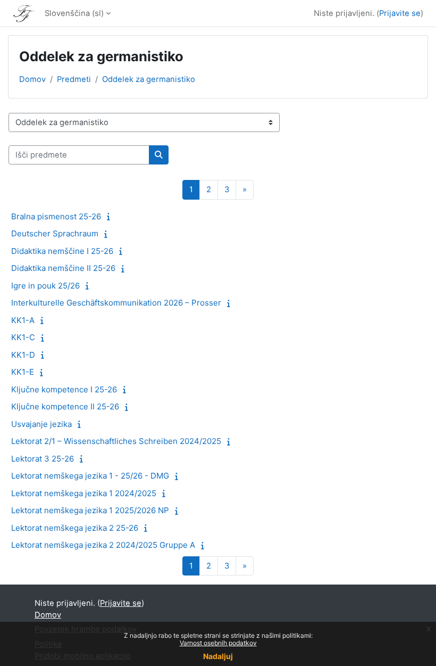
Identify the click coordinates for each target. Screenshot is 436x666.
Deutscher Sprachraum (54, 233)
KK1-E (22, 372)
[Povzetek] (111, 216)
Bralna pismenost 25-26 (56, 216)
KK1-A (23, 320)
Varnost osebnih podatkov (218, 643)
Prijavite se (400, 13)
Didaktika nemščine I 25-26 (62, 251)
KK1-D (23, 355)
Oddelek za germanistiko (148, 79)
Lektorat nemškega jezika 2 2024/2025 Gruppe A (103, 545)
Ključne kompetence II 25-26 (65, 406)
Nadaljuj (218, 656)
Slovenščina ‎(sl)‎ (74, 13)
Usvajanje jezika (41, 424)
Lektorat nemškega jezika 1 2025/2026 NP (90, 510)
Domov (32, 79)
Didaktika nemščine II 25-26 (63, 268)
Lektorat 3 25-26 (42, 459)
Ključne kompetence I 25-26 (64, 389)
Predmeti (74, 79)
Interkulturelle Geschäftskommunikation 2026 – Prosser (116, 303)
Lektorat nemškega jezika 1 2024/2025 (83, 493)
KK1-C (23, 337)
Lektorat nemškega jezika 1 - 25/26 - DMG (90, 476)
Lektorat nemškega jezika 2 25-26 (74, 528)
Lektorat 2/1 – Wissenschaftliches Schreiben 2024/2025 (116, 441)
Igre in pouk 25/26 (45, 286)
